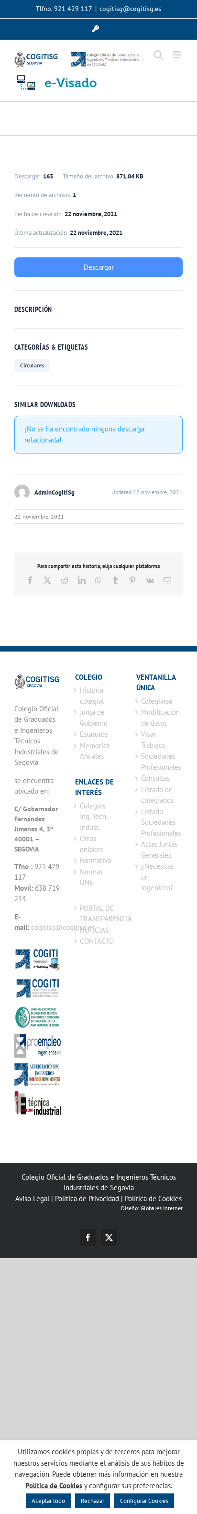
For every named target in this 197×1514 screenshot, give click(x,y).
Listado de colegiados (157, 795)
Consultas (155, 778)
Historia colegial (92, 695)
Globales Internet (162, 1208)
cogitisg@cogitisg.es (130, 8)
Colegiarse (157, 701)
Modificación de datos (159, 717)
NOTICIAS (94, 930)
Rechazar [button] (92, 1501)
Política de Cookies (153, 1198)
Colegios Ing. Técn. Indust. (93, 816)
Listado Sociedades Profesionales (159, 822)
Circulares (32, 365)
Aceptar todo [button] (48, 1501)
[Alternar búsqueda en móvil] (158, 55)
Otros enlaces (91, 844)
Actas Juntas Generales (159, 850)
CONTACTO (97, 941)
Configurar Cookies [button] (144, 1501)
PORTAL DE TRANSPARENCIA (98, 914)
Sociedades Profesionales (159, 761)
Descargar (99, 267)
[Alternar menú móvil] (178, 55)
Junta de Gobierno (94, 717)
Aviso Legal (32, 1198)
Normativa (95, 860)
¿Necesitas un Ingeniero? (157, 877)
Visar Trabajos (153, 739)
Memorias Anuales (94, 751)
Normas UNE (91, 877)
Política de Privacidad (87, 1198)
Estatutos (94, 734)
